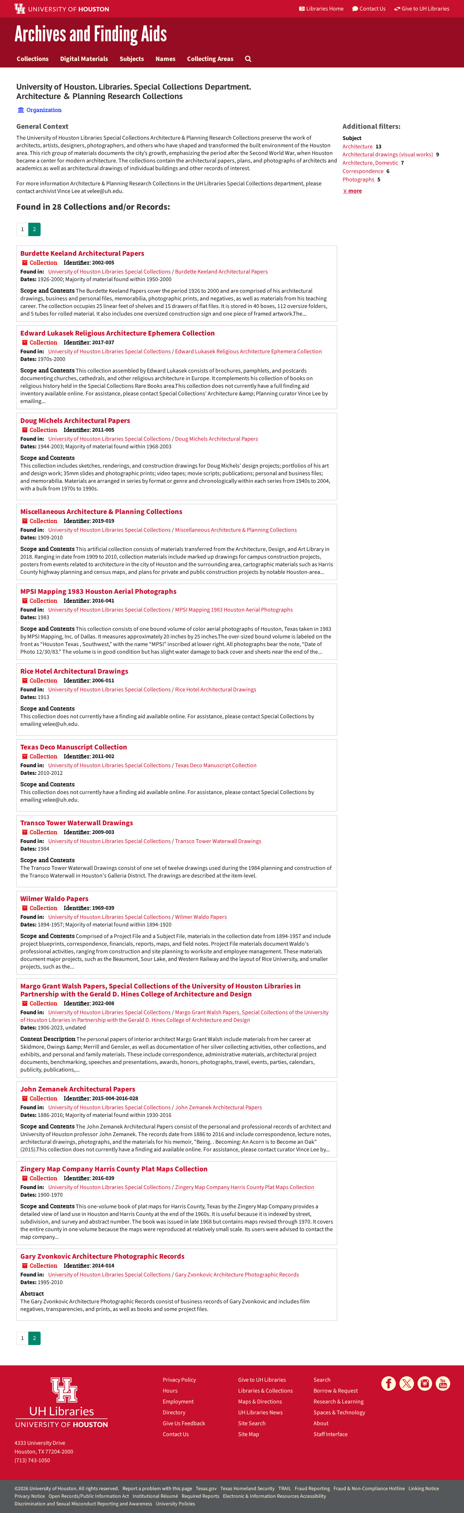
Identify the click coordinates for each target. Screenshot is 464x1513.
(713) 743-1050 (32, 1460)
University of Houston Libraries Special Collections (109, 272)
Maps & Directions (260, 1402)
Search (322, 1380)
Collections (33, 58)
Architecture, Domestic (371, 163)
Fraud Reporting (312, 1488)
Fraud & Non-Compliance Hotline (369, 1488)
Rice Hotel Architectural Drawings (74, 671)
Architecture (358, 147)
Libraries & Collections (265, 1391)
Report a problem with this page (157, 1488)
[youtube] (443, 1383)
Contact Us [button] (373, 9)
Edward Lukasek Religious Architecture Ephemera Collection (117, 333)
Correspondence (364, 171)
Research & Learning (339, 1402)
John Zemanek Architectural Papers (77, 1089)
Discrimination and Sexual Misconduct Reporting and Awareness (83, 1504)
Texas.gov (206, 1488)
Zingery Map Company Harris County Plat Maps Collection (114, 1169)
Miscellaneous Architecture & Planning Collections (101, 512)
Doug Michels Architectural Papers (75, 421)
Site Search (252, 1423)
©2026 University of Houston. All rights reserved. (66, 1488)
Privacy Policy (179, 1380)
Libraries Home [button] (325, 9)
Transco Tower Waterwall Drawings (76, 823)
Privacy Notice (29, 1496)
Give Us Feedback (184, 1423)
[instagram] (425, 1383)
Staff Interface (331, 1434)
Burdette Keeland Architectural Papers (82, 253)
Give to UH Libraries (262, 1380)
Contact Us (176, 1434)
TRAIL (284, 1488)
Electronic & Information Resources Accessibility (274, 1496)
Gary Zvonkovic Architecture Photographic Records (102, 1256)
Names (165, 58)
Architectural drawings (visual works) (388, 155)
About (321, 1423)
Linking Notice (424, 1488)
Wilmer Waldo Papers (54, 899)
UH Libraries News (260, 1413)
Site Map (248, 1434)
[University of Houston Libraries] (61, 1402)
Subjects (132, 58)
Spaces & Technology (339, 1413)
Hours (170, 1391)
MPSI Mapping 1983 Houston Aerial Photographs (98, 592)
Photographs (359, 180)
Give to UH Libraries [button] (426, 9)
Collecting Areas (210, 58)
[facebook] (388, 1383)
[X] (406, 1383)
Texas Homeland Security (247, 1488)
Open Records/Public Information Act (89, 1496)
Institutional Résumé (155, 1496)
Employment (178, 1402)
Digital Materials (84, 58)
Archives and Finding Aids (90, 34)
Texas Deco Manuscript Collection (73, 747)
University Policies (175, 1504)
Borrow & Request (336, 1391)
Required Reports (200, 1496)
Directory (174, 1413)
